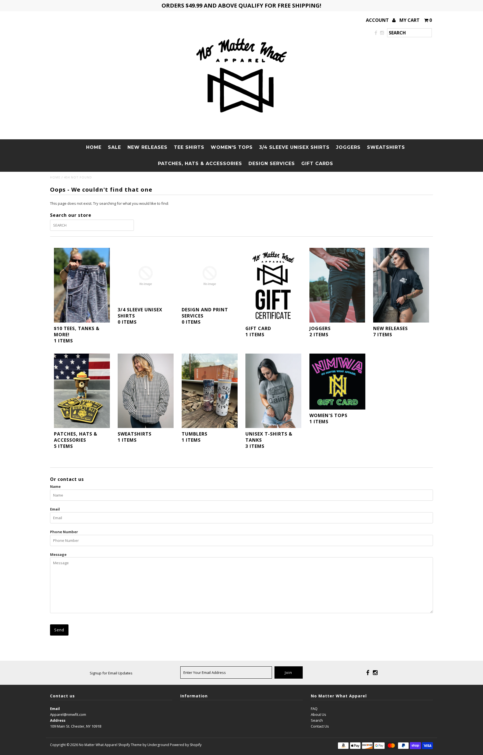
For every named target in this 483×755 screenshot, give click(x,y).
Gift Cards (317, 163)
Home (93, 147)
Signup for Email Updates (111, 673)
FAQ (314, 708)
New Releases (147, 147)
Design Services (271, 163)
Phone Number (64, 531)
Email (55, 509)
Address (57, 720)
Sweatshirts (386, 147)
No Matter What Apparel (98, 744)
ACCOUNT (378, 20)
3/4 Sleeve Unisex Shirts (294, 147)
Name (55, 486)
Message (58, 554)
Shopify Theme (130, 744)
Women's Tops (232, 147)
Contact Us (320, 726)
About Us (318, 714)
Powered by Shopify (186, 744)
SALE (114, 147)
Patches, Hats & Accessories (200, 163)
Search (317, 720)
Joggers (348, 147)
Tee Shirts (189, 147)
